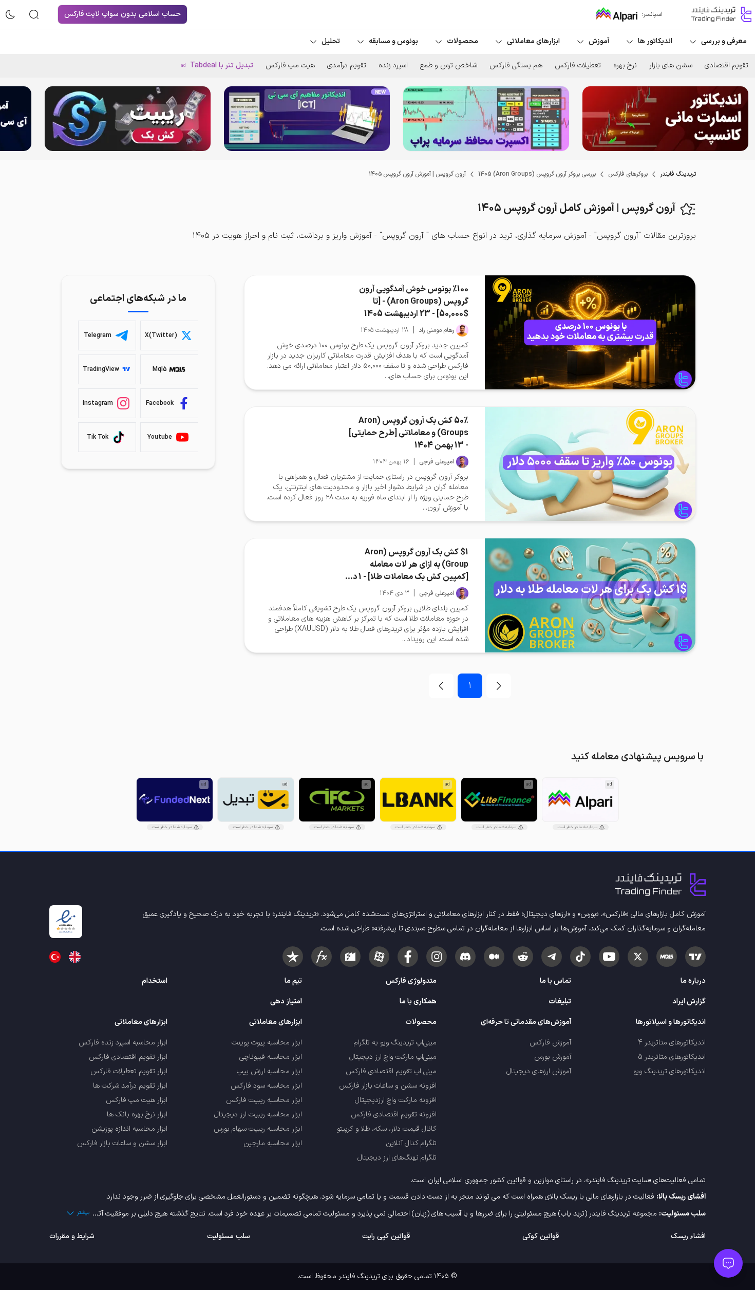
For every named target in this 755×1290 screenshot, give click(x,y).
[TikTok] (580, 956)
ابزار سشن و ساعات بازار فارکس (122, 1143)
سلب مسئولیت (228, 1236)
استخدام (154, 981)
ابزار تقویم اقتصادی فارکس (128, 1057)
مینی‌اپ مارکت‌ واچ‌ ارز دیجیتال (393, 1057)
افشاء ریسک (688, 1236)
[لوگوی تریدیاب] (719, 14)
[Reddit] (523, 956)
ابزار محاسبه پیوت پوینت (267, 1042)
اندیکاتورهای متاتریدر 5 (672, 1057)
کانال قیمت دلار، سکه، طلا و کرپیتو (387, 1129)
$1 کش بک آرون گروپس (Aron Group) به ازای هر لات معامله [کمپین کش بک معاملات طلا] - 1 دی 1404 (407, 564)
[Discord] (465, 956)
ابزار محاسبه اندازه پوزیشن (129, 1129)
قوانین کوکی (540, 1236)
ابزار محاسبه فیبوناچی (270, 1057)
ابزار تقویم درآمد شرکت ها (130, 1085)
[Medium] (494, 956)
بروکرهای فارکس (628, 174)
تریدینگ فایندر (678, 174)
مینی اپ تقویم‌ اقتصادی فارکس (391, 1071)
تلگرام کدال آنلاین (411, 1143)
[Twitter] (638, 956)
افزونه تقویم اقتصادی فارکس (394, 1114)
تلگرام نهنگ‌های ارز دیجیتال (397, 1157)
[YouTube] (609, 956)
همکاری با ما (418, 1001)
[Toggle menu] (728, 1263)
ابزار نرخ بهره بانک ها (137, 1114)
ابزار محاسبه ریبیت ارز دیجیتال (258, 1114)
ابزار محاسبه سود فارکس (266, 1085)
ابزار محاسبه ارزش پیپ (269, 1071)
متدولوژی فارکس (411, 981)
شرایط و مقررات (72, 1236)
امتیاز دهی (286, 1001)
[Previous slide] (739, 118)
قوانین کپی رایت (386, 1236)
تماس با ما (555, 981)
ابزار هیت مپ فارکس (136, 1100)
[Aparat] (379, 956)
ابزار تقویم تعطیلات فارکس (128, 1071)
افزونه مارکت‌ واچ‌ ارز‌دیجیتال (396, 1100)
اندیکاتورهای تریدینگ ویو (669, 1071)
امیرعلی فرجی (436, 462)
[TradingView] (695, 956)
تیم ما (293, 981)
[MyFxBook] (321, 956)
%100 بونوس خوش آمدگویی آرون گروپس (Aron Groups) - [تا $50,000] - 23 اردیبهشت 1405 (413, 301)
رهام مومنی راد (436, 330)
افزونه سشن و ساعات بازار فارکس (388, 1085)
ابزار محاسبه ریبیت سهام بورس (258, 1129)
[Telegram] (551, 956)
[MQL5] (666, 956)
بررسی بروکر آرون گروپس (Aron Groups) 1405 (537, 174)
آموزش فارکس (550, 1042)
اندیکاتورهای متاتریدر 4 (672, 1042)
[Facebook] (408, 956)
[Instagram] (436, 956)
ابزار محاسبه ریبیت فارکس (264, 1100)
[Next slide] (16, 118)
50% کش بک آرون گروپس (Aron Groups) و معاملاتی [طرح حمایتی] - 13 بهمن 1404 (408, 433)
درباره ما (693, 981)
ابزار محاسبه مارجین (272, 1143)
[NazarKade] (292, 956)
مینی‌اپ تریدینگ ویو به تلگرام (395, 1042)
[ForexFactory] (350, 956)
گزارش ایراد (689, 1001)
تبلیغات (560, 1001)
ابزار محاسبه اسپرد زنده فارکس (123, 1042)
